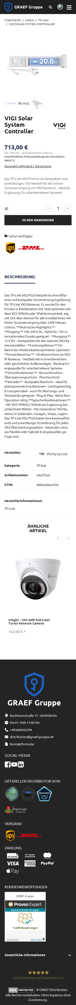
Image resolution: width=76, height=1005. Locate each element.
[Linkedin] (21, 764)
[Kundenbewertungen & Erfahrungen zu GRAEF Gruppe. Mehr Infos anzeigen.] (25, 916)
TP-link (41, 465)
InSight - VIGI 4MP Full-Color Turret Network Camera (29, 622)
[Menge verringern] (48, 208)
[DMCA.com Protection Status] (22, 990)
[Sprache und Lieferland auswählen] (59, 7)
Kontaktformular (22, 744)
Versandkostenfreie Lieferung (37, 152)
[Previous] (58, 538)
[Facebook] (8, 764)
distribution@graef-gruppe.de (32, 737)
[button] (38, 955)
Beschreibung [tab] (19, 276)
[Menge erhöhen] (68, 208)
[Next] (69, 538)
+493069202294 (21, 730)
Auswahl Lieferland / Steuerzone (27, 166)
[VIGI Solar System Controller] (38, 63)
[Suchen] (50, 7)
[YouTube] (14, 764)
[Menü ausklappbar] (69, 7)
